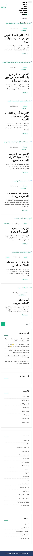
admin (25, 223)
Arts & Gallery (22, 295)
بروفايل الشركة (23, 10)
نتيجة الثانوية (23, 12)
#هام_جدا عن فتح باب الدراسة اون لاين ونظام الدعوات (17, 77)
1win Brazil (25, 440)
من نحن (25, 4)
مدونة (25, 6)
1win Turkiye (25, 451)
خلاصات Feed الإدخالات (22, 531)
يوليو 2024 (26, 407)
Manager (25, 28)
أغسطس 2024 (25, 404)
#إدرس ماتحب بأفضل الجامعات (19, 230)
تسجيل (27, 524)
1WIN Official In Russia (22, 447)
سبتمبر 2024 (25, 400)
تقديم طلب (24, 8)
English (24, 108)
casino (27, 469)
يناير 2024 (26, 415)
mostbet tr (26, 491)
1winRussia (25, 458)
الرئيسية (24, 2)
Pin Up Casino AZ (24, 495)
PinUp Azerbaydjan (23, 502)
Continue (25, 53)
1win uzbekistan (24, 455)
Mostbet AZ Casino (23, 484)
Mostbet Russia (24, 487)
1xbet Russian (25, 462)
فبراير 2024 (25, 411)
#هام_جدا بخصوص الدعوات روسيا (18, 194)
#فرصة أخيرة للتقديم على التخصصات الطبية (17, 116)
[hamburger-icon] (30, 2)
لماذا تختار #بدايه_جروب (21, 301)
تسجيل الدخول (25, 527)
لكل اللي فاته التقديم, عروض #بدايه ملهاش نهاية (16, 38)
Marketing (23, 30)
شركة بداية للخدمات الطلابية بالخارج (17, 263)
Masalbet (26, 480)
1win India (26, 444)
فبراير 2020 (25, 422)
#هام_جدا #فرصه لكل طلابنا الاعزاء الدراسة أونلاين (19, 157)
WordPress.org (24, 538)
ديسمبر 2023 (25, 418)
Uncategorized (24, 505)
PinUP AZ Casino (24, 498)
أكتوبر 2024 (25, 396)
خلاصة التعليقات (24, 535)
